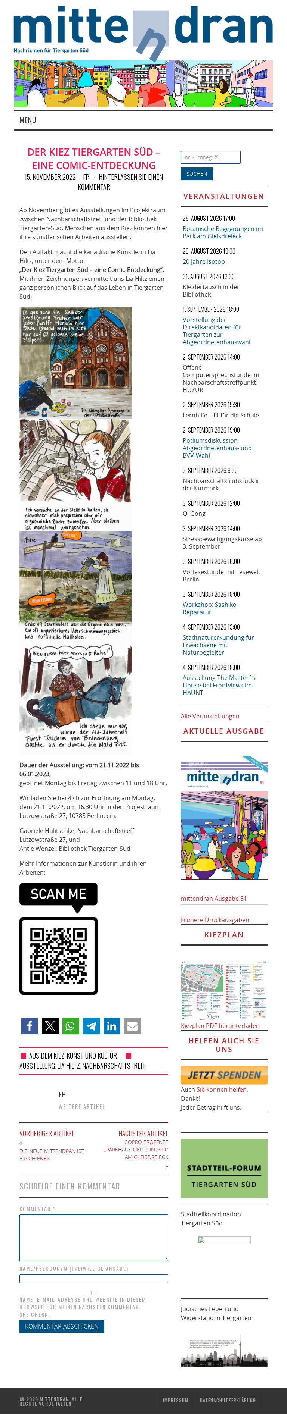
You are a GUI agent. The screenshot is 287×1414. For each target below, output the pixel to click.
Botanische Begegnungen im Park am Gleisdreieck (223, 232)
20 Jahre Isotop (204, 261)
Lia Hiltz (68, 1065)
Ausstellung (37, 1065)
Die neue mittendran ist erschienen (51, 1154)
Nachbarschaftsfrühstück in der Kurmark (222, 484)
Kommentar (37, 1209)
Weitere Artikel (82, 1106)
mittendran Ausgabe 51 (214, 898)
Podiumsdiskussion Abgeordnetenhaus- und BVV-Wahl (217, 448)
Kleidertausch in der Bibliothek (211, 290)
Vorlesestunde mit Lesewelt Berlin (221, 575)
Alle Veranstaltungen (210, 716)
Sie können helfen (222, 1089)
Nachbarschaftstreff (114, 1065)
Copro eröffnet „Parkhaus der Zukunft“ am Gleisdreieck (136, 1149)
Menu (28, 120)
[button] (29, 1026)
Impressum (175, 1400)
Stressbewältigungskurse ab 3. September (222, 543)
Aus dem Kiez (46, 1055)
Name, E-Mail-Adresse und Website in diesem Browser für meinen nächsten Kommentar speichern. (82, 1307)
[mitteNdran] (150, 33)
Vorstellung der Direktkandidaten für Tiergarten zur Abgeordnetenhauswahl (216, 331)
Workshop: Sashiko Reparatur (210, 608)
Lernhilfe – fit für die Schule (221, 415)
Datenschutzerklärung (228, 1400)
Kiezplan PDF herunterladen (220, 1026)
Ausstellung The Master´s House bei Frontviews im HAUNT (219, 685)
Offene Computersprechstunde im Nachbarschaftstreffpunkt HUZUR (221, 378)
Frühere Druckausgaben (215, 920)
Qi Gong (194, 514)
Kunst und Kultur (92, 1055)
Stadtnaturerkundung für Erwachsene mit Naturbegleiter (218, 644)
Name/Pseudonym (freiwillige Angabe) (74, 1268)
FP (86, 177)
